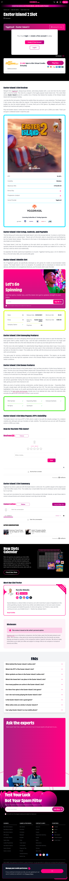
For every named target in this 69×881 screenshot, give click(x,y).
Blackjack (22, 834)
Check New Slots (11, 572)
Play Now (55, 63)
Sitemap (38, 848)
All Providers (22, 845)
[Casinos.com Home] (35, 2)
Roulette (21, 837)
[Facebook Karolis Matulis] (27, 597)
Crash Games (23, 843)
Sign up (36, 446)
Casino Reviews (7, 848)
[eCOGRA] (19, 221)
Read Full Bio (11, 612)
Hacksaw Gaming (24, 853)
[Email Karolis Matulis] (17, 597)
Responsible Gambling (41, 834)
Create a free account (34, 42)
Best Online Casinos (8, 826)
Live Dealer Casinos (8, 837)
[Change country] (57, 2)
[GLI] (37, 221)
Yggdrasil (14, 91)
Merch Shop (38, 851)
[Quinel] (31, 221)
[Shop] (54, 2)
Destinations (38, 843)
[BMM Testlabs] (44, 221)
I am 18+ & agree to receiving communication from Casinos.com (19, 305)
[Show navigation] (2, 2)
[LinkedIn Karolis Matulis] (20, 597)
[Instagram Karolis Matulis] (24, 597)
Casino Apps (6, 840)
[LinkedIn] (37, 855)
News (37, 840)
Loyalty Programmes (8, 843)
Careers (37, 832)
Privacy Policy (29, 874)
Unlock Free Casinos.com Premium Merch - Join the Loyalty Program (20, 6)
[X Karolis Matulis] (30, 597)
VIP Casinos (6, 834)
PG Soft (21, 851)
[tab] (8, 515)
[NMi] (50, 221)
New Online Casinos (8, 832)
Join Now (57, 809)
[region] (34, 456)
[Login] (60, 2)
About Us (38, 826)
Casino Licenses (7, 851)
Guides (37, 837)
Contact (37, 829)
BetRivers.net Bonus (12, 68)
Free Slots (22, 829)
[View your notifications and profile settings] (63, 467)
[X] (44, 855)
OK (52, 871)
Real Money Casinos (8, 829)
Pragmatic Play (23, 848)
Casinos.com (7, 9)
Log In (34, 47)
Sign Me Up (58, 302)
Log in (32, 446)
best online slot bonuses (20, 391)
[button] (28, 449)
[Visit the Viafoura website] (61, 477)
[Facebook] (47, 855)
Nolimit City (22, 856)
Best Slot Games (15, 9)
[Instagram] (40, 855)
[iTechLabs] (25, 221)
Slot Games (22, 826)
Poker (21, 840)
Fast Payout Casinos (8, 845)
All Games (22, 832)
